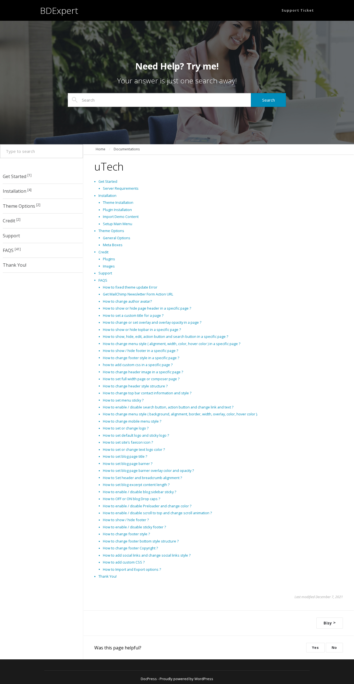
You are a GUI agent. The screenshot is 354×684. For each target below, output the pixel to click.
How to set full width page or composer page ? (141, 378)
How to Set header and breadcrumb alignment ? (142, 477)
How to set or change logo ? (126, 428)
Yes (315, 647)
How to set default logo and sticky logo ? (136, 435)
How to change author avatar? (127, 301)
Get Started (17, 176)
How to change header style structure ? (135, 386)
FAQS (12, 250)
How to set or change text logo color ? (134, 449)
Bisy (330, 623)
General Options (116, 237)
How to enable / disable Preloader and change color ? (147, 505)
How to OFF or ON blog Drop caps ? (131, 498)
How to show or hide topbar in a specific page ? (142, 329)
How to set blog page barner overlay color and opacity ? (148, 470)
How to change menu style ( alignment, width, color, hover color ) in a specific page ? (171, 343)
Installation (17, 191)
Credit (11, 220)
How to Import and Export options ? (132, 569)
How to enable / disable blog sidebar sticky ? (139, 491)
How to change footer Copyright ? (130, 548)
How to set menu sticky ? (123, 400)
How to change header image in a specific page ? (143, 371)
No (334, 647)
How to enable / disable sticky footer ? (134, 526)
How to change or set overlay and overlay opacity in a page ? (152, 322)
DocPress (149, 678)
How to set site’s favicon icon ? (128, 442)
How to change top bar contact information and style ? (147, 392)
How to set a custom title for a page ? (133, 315)
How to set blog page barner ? (127, 463)
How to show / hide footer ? (126, 519)
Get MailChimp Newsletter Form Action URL (138, 294)
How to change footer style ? (126, 533)
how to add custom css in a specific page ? (138, 364)
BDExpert (59, 10)
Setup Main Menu (117, 223)
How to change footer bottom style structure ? (141, 541)
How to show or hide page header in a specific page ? (147, 308)
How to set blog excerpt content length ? (136, 484)
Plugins (109, 258)
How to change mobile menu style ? (132, 421)
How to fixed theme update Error (130, 287)
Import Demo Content (121, 216)
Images (109, 266)
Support (11, 236)
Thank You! (14, 265)
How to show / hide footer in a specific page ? (140, 350)
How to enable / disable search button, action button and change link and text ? (168, 407)
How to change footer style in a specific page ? (141, 357)
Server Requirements (121, 188)
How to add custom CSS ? (124, 562)
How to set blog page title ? (125, 456)
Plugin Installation (117, 209)
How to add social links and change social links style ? (147, 555)
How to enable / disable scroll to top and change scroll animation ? (157, 512)
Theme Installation (118, 202)
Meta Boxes (113, 244)
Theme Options (21, 205)
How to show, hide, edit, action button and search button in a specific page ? (165, 336)
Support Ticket (298, 10)
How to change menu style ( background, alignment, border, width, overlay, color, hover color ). (180, 414)
